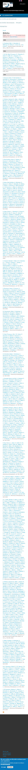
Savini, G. (17, 557)
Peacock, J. (13, 241)
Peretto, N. (5, 65)
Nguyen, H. (5, 543)
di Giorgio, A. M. (19, 340)
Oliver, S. (18, 543)
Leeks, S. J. (5, 535)
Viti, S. (11, 152)
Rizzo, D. (19, 552)
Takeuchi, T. (5, 250)
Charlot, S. (6, 224)
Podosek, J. (5, 551)
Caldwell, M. (21, 505)
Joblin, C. (15, 605)
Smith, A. (18, 562)
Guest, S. (5, 526)
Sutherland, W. (18, 249)
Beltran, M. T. (20, 105)
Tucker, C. (11, 568)
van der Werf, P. (13, 437)
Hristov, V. (16, 529)
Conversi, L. (6, 512)
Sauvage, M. (6, 91)
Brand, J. (19, 108)
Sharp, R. (5, 434)
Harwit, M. (5, 527)
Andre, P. (11, 77)
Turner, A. (17, 568)
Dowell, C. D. (7, 518)
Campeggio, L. (21, 591)
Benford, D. (13, 219)
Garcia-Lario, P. (8, 602)
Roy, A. (10, 139)
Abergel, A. (20, 59)
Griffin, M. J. (10, 55)
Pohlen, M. (11, 242)
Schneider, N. (19, 66)
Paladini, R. (11, 132)
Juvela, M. (12, 122)
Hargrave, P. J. (17, 55)
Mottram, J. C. (6, 130)
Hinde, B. (11, 529)
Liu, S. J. (18, 537)
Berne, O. (13, 588)
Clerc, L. (6, 510)
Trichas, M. (5, 252)
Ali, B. (10, 82)
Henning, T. (20, 188)
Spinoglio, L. (19, 91)
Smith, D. (6, 563)
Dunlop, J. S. (11, 452)
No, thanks (10, 767)
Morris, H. (18, 540)
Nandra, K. (6, 239)
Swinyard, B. (11, 99)
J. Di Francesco (6, 689)
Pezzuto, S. (11, 65)
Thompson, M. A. (7, 149)
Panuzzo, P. (12, 239)
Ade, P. (19, 191)
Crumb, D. (15, 512)
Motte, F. (13, 63)
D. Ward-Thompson (7, 334)
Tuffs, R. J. (20, 149)
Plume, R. (10, 102)
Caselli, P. (10, 592)
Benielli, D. (10, 504)
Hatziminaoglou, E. (20, 233)
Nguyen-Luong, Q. (20, 63)
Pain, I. (4, 546)
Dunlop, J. (5, 228)
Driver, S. (21, 227)
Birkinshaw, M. (18, 380)
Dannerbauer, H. (14, 227)
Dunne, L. (9, 211)
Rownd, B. (12, 555)
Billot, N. (12, 107)
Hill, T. (18, 62)
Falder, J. (15, 264)
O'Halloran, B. (12, 543)
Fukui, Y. (5, 117)
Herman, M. (5, 529)
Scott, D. (10, 247)
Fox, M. (6, 521)
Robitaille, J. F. (12, 138)
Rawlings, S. (6, 244)
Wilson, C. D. (11, 176)
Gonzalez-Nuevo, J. (7, 231)
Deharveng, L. (6, 651)
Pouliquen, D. (6, 552)
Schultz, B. (11, 623)
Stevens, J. (11, 249)
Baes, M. (19, 217)
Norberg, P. (13, 426)
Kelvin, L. (6, 423)
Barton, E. (5, 409)
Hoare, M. (5, 121)
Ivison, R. (15, 213)
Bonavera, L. (6, 381)
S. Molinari (5, 99)
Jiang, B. (10, 605)
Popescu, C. (17, 242)
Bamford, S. (11, 410)
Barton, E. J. (6, 380)
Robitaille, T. (19, 138)
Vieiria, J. (5, 672)
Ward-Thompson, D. (12, 54)
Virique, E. (19, 569)
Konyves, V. (5, 57)
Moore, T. (17, 100)
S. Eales (5, 211)
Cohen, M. (15, 113)
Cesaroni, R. (7, 111)
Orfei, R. (14, 544)
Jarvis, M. (20, 213)
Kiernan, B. (13, 532)
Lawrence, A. (15, 236)
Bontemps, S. (21, 79)
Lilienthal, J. (8, 537)
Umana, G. (5, 150)
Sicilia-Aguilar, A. (20, 204)
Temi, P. (16, 250)
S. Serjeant (5, 260)
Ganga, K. (16, 117)
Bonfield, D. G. (6, 273)
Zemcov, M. (12, 577)
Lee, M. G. (18, 267)
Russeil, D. (5, 90)
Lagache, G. (6, 124)
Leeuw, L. (5, 238)
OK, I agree (3, 767)
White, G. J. (5, 255)
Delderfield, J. (6, 515)
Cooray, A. (21, 211)
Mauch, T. (18, 389)
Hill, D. (10, 420)
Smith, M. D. (19, 625)
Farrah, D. (14, 228)
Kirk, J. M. (18, 122)
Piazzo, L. (11, 135)
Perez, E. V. (12, 668)
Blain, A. (17, 410)
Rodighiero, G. (13, 245)
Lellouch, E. (11, 535)
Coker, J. (11, 510)
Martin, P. (18, 87)
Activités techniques (7, 23)
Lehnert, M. (17, 44)
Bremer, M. (5, 447)
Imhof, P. (5, 530)
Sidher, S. (13, 562)
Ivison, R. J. (11, 278)
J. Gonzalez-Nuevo (7, 378)
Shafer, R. (17, 560)
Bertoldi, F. (19, 219)
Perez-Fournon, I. (7, 549)
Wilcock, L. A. (18, 153)
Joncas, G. (7, 122)
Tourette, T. (19, 566)
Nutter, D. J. (19, 57)
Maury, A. (20, 81)
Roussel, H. (11, 90)
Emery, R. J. (6, 519)
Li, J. (4, 537)
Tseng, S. (6, 568)
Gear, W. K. (22, 523)
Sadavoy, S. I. (6, 66)
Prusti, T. (11, 202)
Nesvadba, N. (16, 43)
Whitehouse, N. (6, 574)
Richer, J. (11, 619)
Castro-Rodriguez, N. (12, 507)
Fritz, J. (10, 276)
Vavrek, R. (18, 150)
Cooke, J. (19, 381)
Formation (3, 26)
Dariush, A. (11, 225)
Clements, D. (16, 211)
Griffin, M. (19, 119)
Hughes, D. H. (15, 265)
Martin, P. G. (22, 199)
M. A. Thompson (7, 666)
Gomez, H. (21, 230)
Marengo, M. (6, 125)
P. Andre (5, 182)
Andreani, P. (13, 217)
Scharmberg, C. (8, 558)
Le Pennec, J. (11, 199)
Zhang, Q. (19, 155)
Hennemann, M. (12, 62)
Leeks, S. (5, 199)
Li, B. (23, 535)
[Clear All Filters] (13, 36)
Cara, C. (5, 507)
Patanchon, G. (6, 241)
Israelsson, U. (16, 530)
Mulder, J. (11, 541)
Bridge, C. (17, 220)
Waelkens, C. (16, 152)
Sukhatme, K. (7, 565)
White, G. (10, 68)
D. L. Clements (6, 476)
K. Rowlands (6, 43)
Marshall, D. (12, 609)
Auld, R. (15, 271)
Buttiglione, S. (20, 273)
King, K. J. (19, 532)
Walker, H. (11, 571)
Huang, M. (5, 87)
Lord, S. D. (20, 124)
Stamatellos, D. (16, 146)
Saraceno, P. (18, 90)
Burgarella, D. (6, 222)
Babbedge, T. (20, 501)
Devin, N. (12, 515)
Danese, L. (7, 227)
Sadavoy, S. (19, 368)
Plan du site (5, 751)
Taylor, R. (20, 147)
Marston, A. (7, 322)
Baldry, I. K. (5, 410)
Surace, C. (13, 565)
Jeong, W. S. (22, 234)
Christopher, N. (13, 224)
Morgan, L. (15, 128)
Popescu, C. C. (13, 136)
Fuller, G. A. (10, 117)
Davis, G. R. (11, 513)
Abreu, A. (16, 499)
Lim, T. (13, 537)
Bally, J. (17, 99)
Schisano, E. (13, 66)
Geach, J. (10, 230)
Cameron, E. (6, 413)
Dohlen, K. (12, 516)
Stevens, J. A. (20, 565)
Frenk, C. (5, 230)
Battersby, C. (13, 105)
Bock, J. (21, 410)
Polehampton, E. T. (19, 551)
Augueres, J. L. (12, 501)
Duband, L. (13, 518)
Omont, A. (16, 201)
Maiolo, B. (19, 608)
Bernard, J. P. (6, 100)
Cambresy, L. (7, 84)
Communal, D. (17, 510)
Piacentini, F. (6, 135)
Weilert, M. (5, 573)
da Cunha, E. (17, 225)
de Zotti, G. (5, 213)
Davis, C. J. (20, 595)
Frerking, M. (19, 521)
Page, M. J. (5, 463)
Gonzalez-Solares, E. (18, 231)
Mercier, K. (7, 540)
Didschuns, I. (6, 516)
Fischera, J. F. (6, 600)
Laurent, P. (19, 534)
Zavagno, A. (15, 95)
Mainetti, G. (11, 538)
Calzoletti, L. (13, 110)
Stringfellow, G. (6, 628)
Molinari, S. (7, 88)
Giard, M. (14, 602)
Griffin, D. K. (16, 524)
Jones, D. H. (18, 457)
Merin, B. (10, 190)
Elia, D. (6, 62)
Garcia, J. (10, 523)
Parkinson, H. (20, 426)
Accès (4, 753)
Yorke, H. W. (12, 155)
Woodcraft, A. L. (6, 576)
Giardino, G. (20, 602)
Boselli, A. (12, 220)
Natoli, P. (18, 130)
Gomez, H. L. (13, 453)
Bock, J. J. (16, 504)
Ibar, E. (16, 234)
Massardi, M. (12, 389)
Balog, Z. (18, 312)
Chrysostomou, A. (8, 113)
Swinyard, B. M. (6, 566)
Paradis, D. (17, 132)
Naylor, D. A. (21, 541)
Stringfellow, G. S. (8, 147)
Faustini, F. (16, 116)
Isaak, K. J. (10, 530)
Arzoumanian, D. (7, 60)
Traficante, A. (14, 149)
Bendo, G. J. (7, 219)
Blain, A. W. (17, 260)
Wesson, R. (11, 573)
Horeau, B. (5, 320)
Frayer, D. (20, 228)
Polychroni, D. (18, 135)
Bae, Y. (4, 502)
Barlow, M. (21, 99)
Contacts (9, 753)
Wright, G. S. (14, 576)
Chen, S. (10, 509)
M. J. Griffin (5, 499)
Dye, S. (10, 213)
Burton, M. (6, 110)
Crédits (4, 756)
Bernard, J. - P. (12, 57)
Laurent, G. (13, 534)
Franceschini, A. (12, 521)
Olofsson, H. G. (8, 544)
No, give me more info (5, 764)
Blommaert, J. (18, 107)
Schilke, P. (18, 141)
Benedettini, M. (14, 60)
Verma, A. (9, 253)
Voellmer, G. (6, 571)
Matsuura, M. (7, 127)
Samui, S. (5, 282)
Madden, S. (5, 538)
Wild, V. (11, 43)
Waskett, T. (21, 571)
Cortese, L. (5, 225)
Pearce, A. (15, 548)
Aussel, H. (8, 648)
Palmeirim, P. (21, 54)
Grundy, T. (21, 524)
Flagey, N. (22, 116)
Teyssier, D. (16, 371)
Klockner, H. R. (16, 384)
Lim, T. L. (15, 124)
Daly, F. (6, 513)
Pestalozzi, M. (13, 133)
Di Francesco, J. (13, 59)
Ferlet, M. (11, 519)
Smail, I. (6, 249)
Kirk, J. (10, 87)
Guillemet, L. (11, 526)
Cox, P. (12, 84)
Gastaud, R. (21, 360)
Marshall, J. (18, 668)
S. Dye (4, 443)
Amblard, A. (7, 217)
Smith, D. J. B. (16, 247)
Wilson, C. (10, 305)
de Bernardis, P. (8, 114)
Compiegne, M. (13, 595)
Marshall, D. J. (12, 125)
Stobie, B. (17, 563)
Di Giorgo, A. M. (18, 296)
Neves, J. (12, 614)
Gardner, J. (15, 230)
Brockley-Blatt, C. (14, 505)
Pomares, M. (6, 136)
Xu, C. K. (20, 576)
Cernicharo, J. (14, 111)
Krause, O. (14, 198)
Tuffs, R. (20, 250)
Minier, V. (13, 127)
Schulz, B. (5, 144)
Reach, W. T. (20, 136)
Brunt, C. (10, 591)
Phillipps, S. (5, 242)
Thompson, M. (7, 284)
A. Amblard (5, 407)
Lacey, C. (5, 236)
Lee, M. (20, 236)
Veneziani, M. (6, 152)
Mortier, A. (12, 44)
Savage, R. (12, 557)
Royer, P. (15, 139)
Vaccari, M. (11, 252)
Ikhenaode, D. (17, 121)
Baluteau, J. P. (15, 82)
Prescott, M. (18, 429)
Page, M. (5, 270)
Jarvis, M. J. (6, 267)
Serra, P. (16, 407)
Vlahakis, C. (20, 253)
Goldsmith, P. (11, 603)
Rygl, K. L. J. (17, 65)
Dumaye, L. (19, 518)
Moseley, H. (5, 541)
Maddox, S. (12, 214)
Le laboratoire (7, 15)
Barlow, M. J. (22, 502)
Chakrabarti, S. (7, 594)
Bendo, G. (5, 504)
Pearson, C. (19, 241)
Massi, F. (22, 609)
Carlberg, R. (13, 222)
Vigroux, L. (14, 569)
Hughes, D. (11, 234)
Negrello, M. (18, 214)
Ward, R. (17, 571)
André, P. (5, 55)
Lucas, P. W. (14, 608)
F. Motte (5, 640)
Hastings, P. (11, 527)
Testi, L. (4, 68)
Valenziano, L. (12, 150)
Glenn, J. (6, 119)
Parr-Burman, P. (8, 548)
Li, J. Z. (14, 87)
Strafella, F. (19, 627)
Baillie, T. (9, 502)
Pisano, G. (19, 549)
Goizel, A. (10, 524)
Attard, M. (5, 81)
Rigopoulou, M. (17, 244)
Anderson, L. (15, 103)
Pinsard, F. (14, 549)
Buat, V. (22, 220)
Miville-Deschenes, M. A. (8, 170)
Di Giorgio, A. (18, 515)
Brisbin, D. (6, 505)
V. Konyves (5, 77)
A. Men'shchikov (6, 159)
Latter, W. (8, 534)
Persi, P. (14, 323)
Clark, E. (15, 509)
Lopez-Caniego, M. (17, 238)
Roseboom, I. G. (7, 554)
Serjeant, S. (5, 216)
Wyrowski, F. (6, 155)
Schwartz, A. (11, 560)
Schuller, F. (18, 142)
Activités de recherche (8, 19)
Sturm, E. (15, 147)
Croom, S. (10, 450)
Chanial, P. (5, 509)
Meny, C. (12, 611)
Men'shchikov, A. (7, 63)
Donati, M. (17, 516)
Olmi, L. (6, 132)
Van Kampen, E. (14, 472)
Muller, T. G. (13, 130)
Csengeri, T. (12, 312)
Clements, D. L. (6, 397)
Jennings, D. (7, 532)
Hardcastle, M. (11, 233)
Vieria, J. (14, 253)
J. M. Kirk (5, 54)
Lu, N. (21, 537)
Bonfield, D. (7, 220)
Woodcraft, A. (7, 95)
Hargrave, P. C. (18, 526)
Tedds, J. (11, 250)
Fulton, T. (5, 523)
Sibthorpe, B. (6, 44)
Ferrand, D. (17, 519)
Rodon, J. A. (6, 139)
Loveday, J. (15, 424)
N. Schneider (6, 354)
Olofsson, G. (13, 88)
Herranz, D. (5, 234)
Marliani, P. (17, 538)
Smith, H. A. (17, 144)
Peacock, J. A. (6, 427)
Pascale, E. (11, 400)
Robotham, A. (6, 245)
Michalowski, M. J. (7, 391)
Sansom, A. (20, 245)
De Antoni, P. (18, 513)
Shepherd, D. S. (18, 623)
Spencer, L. (12, 563)
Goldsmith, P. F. (12, 119)
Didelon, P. (15, 81)
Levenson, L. (18, 535)
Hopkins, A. (15, 420)
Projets (19, 23)
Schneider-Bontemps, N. (16, 622)
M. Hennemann (6, 311)
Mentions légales (7, 754)
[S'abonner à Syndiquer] (3, 712)
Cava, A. (18, 222)
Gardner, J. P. (10, 418)
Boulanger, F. (13, 108)
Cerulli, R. (20, 507)
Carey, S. (18, 110)
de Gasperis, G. (16, 114)
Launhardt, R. (21, 198)
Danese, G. (11, 383)
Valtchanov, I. (17, 252)
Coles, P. (20, 224)
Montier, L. (14, 613)
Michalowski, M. (6, 268)
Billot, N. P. (18, 588)
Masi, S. (19, 125)
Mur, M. (16, 541)
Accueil (4, 30)
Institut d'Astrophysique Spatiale (14, 10)
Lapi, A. (9, 236)
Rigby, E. (11, 244)
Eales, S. (10, 264)
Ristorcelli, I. (6, 138)
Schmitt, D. (15, 558)
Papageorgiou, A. (20, 239)
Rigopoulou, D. (12, 466)
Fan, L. (10, 228)
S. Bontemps (6, 288)
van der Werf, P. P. (18, 270)
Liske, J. (10, 238)
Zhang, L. (17, 577)
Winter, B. (19, 574)
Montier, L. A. (9, 128)
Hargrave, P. (19, 85)
